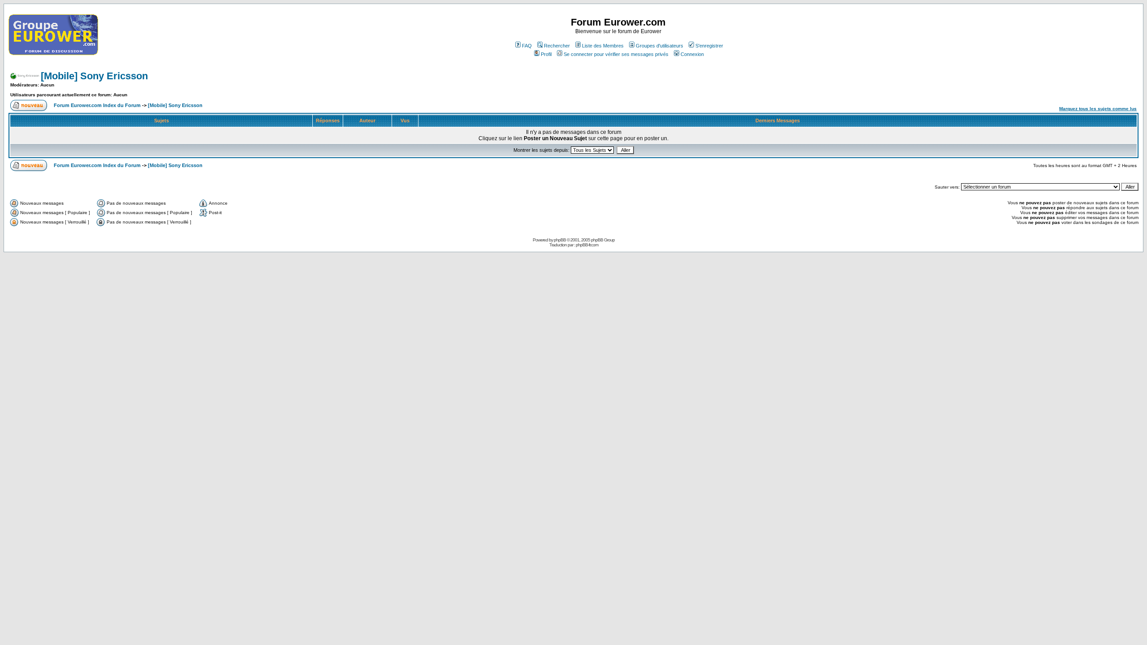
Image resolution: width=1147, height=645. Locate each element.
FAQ (527, 45)
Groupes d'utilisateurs (659, 45)
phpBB (560, 239)
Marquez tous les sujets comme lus (1098, 108)
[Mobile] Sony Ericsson (94, 76)
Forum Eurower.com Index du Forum (97, 105)
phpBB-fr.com (587, 244)
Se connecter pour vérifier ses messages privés (616, 54)
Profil (546, 54)
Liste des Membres (603, 45)
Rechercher (557, 45)
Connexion (692, 54)
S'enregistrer (709, 45)
